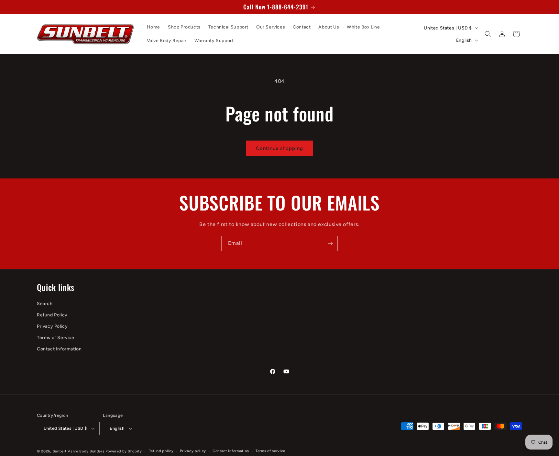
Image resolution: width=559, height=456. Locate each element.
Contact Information (59, 349)
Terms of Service (55, 337)
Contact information (231, 451)
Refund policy (161, 451)
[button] (488, 34)
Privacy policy (193, 451)
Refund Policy (52, 315)
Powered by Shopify (123, 451)
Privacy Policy (52, 326)
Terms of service (270, 451)
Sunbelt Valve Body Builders (78, 451)
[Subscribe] (330, 243)
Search (45, 303)
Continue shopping (279, 148)
